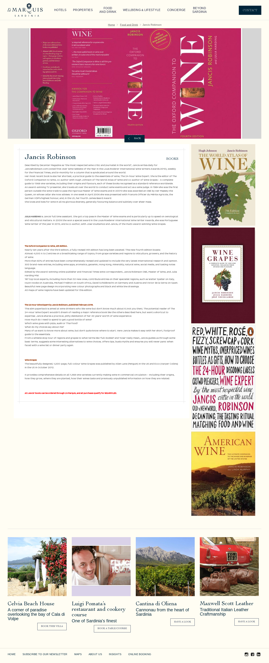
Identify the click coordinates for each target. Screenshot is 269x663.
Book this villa (52, 626)
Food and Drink (100, 10)
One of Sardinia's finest (93, 621)
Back (137, 138)
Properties (78, 10)
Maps (69, 654)
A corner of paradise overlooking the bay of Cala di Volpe (36, 614)
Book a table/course (112, 628)
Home (114, 24)
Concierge (160, 10)
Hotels (59, 10)
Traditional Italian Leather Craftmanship (223, 611)
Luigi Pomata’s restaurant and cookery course (99, 609)
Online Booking (127, 654)
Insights (104, 654)
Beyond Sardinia (181, 10)
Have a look (182, 622)
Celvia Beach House (31, 604)
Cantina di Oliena (156, 604)
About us (86, 654)
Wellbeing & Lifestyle (130, 10)
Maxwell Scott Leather (226, 604)
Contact (250, 10)
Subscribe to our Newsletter (40, 654)
